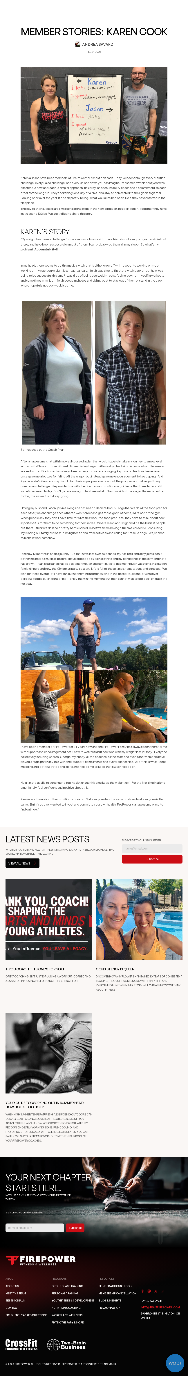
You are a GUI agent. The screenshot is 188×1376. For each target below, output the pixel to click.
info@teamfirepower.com (160, 1307)
